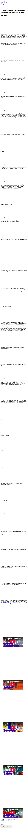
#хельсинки (14, 819)
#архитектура (9, 819)
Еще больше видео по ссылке (9, 602)
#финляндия (3, 819)
